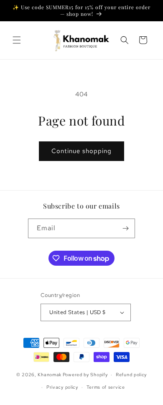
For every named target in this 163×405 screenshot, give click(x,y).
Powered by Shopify (85, 374)
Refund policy (131, 374)
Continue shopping (81, 151)
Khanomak (49, 374)
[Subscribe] (125, 228)
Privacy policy (62, 387)
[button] (17, 40)
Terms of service (106, 387)
